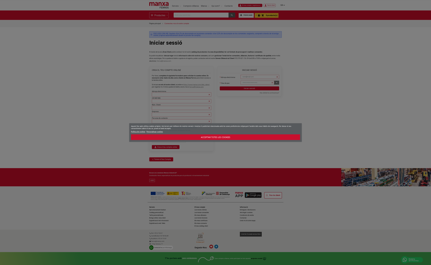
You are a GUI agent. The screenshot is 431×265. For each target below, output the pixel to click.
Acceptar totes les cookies (215, 137)
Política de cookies (138, 131)
